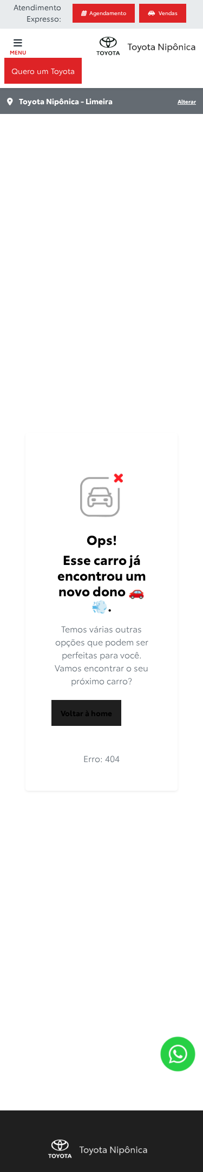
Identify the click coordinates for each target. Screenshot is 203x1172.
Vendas (168, 13)
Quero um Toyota (43, 70)
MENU (18, 52)
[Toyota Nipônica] (146, 45)
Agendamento (107, 13)
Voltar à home (86, 713)
